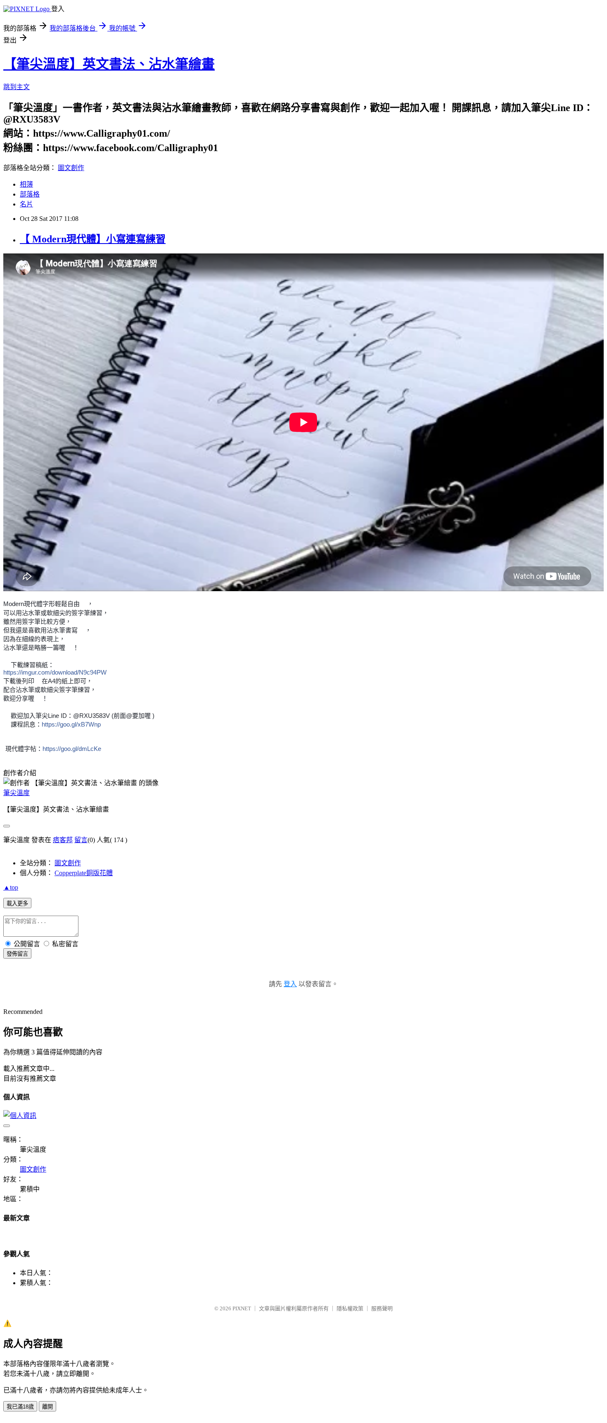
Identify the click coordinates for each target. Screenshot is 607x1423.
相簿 (26, 184)
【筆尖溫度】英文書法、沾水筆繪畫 (109, 64)
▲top (10, 887)
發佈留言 (17, 954)
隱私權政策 (350, 1308)
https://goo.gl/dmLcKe (72, 748)
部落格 (30, 194)
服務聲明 (382, 1308)
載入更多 (17, 903)
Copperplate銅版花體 (84, 872)
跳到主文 (16, 86)
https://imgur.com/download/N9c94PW (55, 672)
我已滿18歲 (20, 1407)
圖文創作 (71, 167)
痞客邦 (63, 839)
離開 (47, 1407)
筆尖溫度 (16, 792)
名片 (26, 204)
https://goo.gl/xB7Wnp (71, 724)
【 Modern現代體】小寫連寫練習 (93, 239)
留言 (81, 839)
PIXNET (241, 1308)
